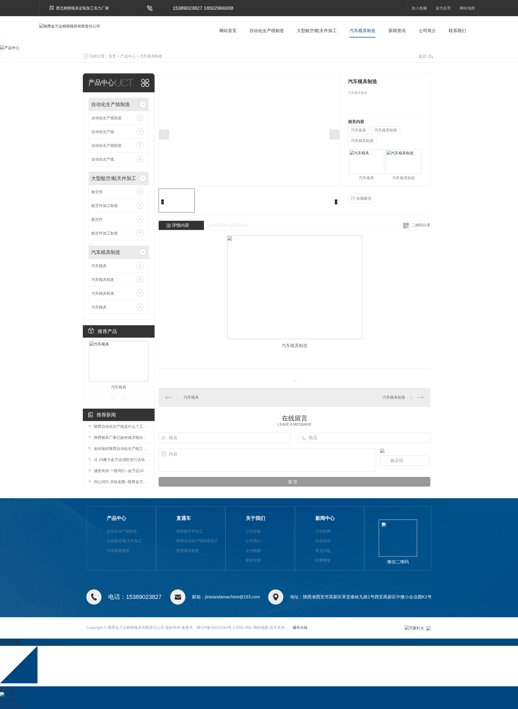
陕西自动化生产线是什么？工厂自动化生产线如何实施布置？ (121, 426)
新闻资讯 (397, 30)
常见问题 (322, 550)
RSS (240, 627)
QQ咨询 (6, 689)
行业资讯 (322, 541)
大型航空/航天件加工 (317, 30)
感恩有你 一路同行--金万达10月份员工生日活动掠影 (121, 471)
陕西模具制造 (187, 550)
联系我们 (457, 30)
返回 (422, 56)
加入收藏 (419, 8)
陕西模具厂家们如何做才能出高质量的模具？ (121, 437)
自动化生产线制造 (267, 30)
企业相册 (253, 550)
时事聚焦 (322, 560)
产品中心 (127, 56)
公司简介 (427, 30)
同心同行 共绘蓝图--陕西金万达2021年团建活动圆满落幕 (121, 482)
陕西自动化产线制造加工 (197, 541)
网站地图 (467, 8)
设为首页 (443, 8)
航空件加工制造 (104, 205)
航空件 (97, 192)
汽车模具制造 (363, 30)
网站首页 (228, 30)
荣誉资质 (253, 560)
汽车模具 (99, 266)
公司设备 (253, 531)
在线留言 (363, 198)
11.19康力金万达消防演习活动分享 (121, 459)
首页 (112, 56)
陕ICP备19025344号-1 (216, 627)
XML (248, 627)
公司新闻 (322, 531)
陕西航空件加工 (189, 531)
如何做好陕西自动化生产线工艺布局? (121, 448)
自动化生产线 (102, 132)
